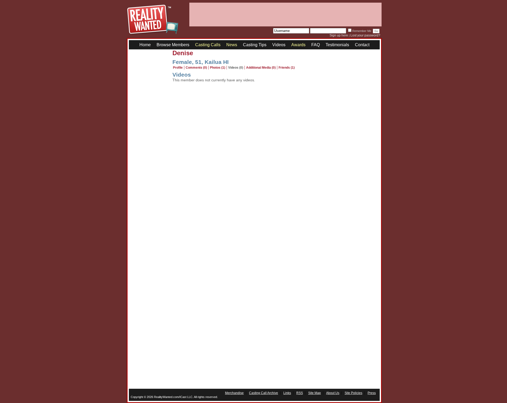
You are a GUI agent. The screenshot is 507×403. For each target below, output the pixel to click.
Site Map (314, 393)
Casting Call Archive (263, 393)
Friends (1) (287, 67)
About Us (332, 393)
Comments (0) (196, 67)
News (231, 45)
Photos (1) (217, 67)
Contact (362, 45)
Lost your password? (365, 35)
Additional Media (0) (261, 67)
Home (145, 45)
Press (372, 393)
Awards (298, 45)
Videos (278, 45)
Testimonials (337, 45)
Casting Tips (254, 45)
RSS (299, 393)
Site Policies (353, 393)
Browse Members (173, 45)
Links (287, 393)
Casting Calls (207, 45)
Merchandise (234, 393)
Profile (178, 67)
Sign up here (339, 35)
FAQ (315, 45)
